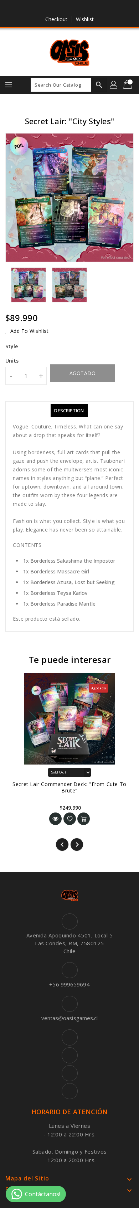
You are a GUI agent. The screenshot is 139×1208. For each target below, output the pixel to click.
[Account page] (114, 85)
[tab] (69, 410)
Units (12, 360)
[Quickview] (55, 818)
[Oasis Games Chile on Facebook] (49, 8)
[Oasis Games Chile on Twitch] (89, 8)
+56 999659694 (69, 984)
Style (11, 346)
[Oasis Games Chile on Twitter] (62, 8)
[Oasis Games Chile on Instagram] (76, 8)
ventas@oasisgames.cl (69, 1018)
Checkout (56, 19)
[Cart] (128, 85)
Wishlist (85, 19)
